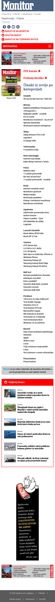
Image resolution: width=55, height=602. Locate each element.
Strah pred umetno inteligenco (37, 126)
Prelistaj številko (33, 78)
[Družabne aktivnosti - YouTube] (13, 27)
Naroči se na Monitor (17, 31)
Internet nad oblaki (36, 160)
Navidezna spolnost (32, 191)
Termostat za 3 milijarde (34, 318)
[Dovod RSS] (17, 27)
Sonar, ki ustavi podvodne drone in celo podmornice (33, 435)
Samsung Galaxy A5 (32, 260)
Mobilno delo (32, 172)
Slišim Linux (28, 342)
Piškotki (16, 14)
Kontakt (37, 14)
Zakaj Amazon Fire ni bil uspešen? (34, 138)
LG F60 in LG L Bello (32, 248)
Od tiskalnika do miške (33, 222)
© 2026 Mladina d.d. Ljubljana (22, 593)
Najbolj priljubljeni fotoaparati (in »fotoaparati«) (38, 111)
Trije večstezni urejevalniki (35, 348)
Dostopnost (30, 599)
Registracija (8, 18)
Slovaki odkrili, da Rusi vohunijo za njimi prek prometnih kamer (33, 459)
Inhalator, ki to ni (32, 306)
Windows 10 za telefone (34, 323)
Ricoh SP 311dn (30, 236)
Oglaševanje (27, 14)
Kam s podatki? (35, 282)
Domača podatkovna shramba (36, 276)
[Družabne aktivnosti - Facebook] (4, 27)
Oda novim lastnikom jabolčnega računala (38, 335)
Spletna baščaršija (31, 123)
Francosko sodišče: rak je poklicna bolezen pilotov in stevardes (33, 447)
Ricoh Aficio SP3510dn (33, 233)
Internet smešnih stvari (33, 188)
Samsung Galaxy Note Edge (35, 263)
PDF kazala (30, 71)
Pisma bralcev (29, 361)
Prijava (20, 18)
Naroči (6, 369)
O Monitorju (6, 14)
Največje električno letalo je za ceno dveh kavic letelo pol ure (33, 423)
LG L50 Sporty (29, 251)
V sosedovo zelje (30, 150)
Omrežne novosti (31, 288)
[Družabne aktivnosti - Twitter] (8, 27)
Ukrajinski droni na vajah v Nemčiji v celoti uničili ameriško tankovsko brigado (32, 409)
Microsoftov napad (33, 312)
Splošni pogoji (15, 599)
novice (19, 390)
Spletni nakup (13, 35)
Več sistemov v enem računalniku (38, 352)
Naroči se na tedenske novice (21, 39)
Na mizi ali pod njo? (36, 178)
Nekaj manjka (32, 196)
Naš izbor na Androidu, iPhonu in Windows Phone (37, 255)
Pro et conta (38, 118)
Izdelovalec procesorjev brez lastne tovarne (36, 215)
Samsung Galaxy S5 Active (35, 266)
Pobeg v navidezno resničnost (36, 202)
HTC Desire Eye (30, 245)
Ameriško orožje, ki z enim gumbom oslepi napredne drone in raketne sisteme (33, 395)
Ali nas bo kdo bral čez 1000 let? (37, 99)
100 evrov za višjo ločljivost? (36, 300)
